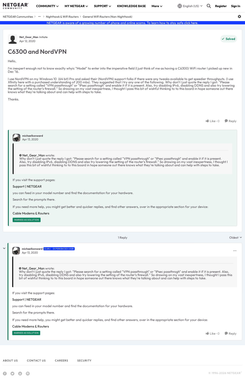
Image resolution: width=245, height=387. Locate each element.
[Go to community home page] (16, 6)
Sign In (235, 6)
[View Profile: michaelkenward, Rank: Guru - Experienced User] (16, 251)
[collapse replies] (4, 248)
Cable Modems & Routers (31, 213)
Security (84, 360)
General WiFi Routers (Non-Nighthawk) (107, 16)
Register (221, 6)
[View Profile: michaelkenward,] (16, 137)
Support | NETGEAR (27, 186)
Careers (61, 360)
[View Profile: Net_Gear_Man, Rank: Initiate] (12, 39)
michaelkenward (32, 135)
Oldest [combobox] (235, 237)
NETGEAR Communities (18, 16)
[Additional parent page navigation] (39, 16)
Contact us (36, 360)
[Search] (209, 6)
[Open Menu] (239, 16)
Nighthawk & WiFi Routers (62, 16)
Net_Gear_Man (28, 37)
